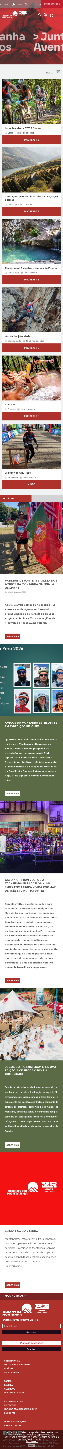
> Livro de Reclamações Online (19, 1409)
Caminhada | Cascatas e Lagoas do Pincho (31, 268)
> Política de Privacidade (16, 1364)
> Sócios (6, 1381)
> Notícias (7, 1368)
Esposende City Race (18, 472)
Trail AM (10, 404)
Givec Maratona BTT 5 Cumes (23, 128)
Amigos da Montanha (21, 1231)
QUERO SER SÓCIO (52, 4)
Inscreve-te (31, 139)
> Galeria (7, 1384)
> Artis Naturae (11, 1360)
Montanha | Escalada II (18, 336)
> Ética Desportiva (12, 1401)
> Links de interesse (13, 1392)
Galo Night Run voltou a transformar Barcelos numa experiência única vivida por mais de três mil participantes (31, 885)
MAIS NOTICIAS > (15, 1295)
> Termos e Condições (14, 1421)
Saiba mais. (32, 1441)
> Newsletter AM (11, 1425)
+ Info (31, 484)
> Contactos (9, 1405)
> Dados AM (8, 1412)
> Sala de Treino (11, 1372)
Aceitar (31, 1446)
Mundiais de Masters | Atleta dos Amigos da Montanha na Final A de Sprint (31, 584)
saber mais (12, 636)
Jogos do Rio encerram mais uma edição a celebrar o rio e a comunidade (30, 1070)
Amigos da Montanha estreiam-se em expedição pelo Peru (31, 724)
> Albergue (8, 1388)
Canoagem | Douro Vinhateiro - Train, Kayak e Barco (32, 198)
